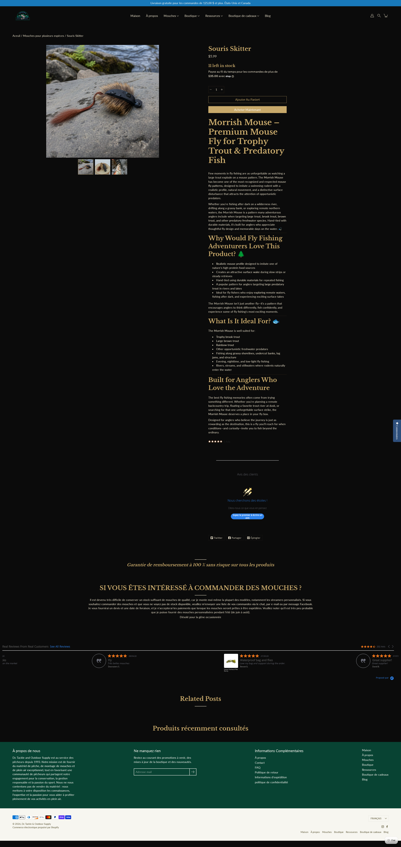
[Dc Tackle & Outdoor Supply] (23, 15)
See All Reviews (60, 646)
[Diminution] (210, 89)
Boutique (191, 16)
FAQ (257, 767)
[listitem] (33, 664)
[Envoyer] (192, 771)
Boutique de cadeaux (242, 16)
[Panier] (385, 15)
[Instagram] (382, 826)
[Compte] (372, 15)
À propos (152, 16)
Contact (260, 762)
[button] (389, 646)
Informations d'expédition (271, 777)
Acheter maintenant (247, 109)
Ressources (212, 16)
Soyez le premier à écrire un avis (247, 516)
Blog (268, 16)
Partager (236, 537)
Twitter (218, 537)
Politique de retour (266, 772)
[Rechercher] (379, 15)
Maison (135, 16)
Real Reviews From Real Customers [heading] (25, 646)
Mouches (170, 16)
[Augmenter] (221, 89)
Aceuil (16, 35)
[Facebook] (387, 826)
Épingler (255, 537)
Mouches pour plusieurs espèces (43, 35)
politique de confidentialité (271, 782)
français (376, 818)
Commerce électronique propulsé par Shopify (36, 827)
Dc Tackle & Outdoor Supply (36, 823)
